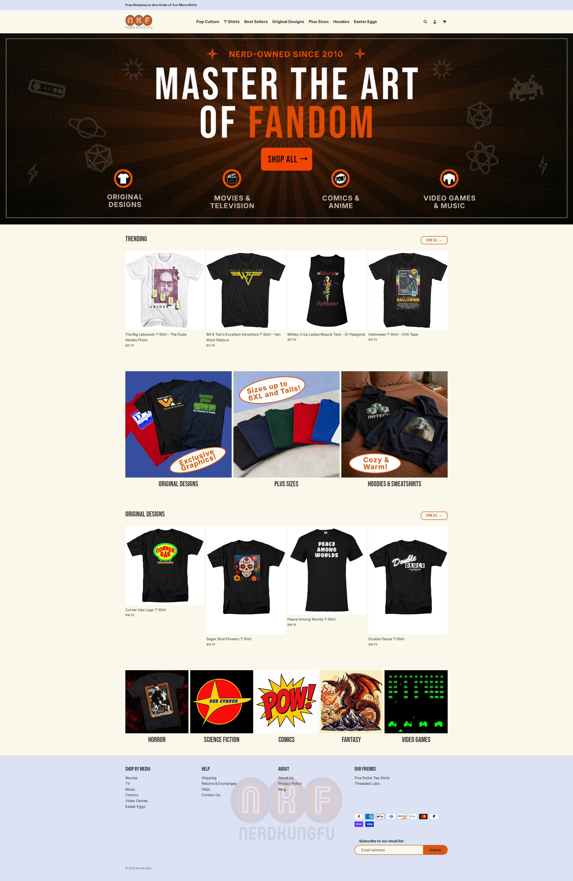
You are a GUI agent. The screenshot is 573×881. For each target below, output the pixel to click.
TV (127, 783)
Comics (131, 795)
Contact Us (211, 795)
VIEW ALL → (434, 240)
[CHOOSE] (198, 323)
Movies (131, 777)
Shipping (209, 777)
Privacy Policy (290, 783)
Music (130, 789)
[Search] (425, 22)
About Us (286, 777)
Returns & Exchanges (219, 783)
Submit (435, 850)
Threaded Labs (367, 783)
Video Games (136, 800)
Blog (282, 789)
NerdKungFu (144, 868)
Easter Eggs (135, 806)
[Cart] (444, 22)
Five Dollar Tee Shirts (372, 777)
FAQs (206, 789)
